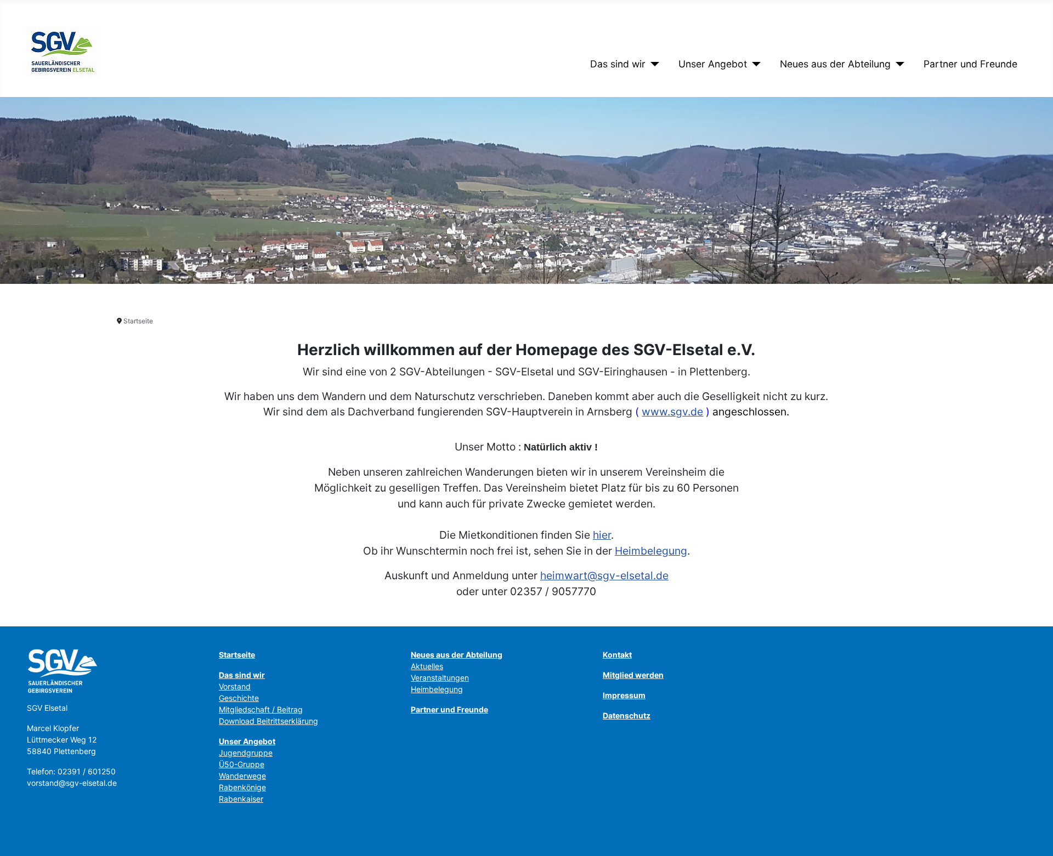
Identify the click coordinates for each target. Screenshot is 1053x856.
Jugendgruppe (246, 752)
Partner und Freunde (970, 64)
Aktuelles (427, 666)
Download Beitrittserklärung (268, 721)
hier (602, 534)
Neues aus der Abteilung (835, 64)
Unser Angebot (712, 64)
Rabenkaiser (241, 798)
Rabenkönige (242, 787)
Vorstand (235, 686)
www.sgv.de (672, 411)
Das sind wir (618, 64)
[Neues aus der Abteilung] (897, 64)
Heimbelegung (651, 550)
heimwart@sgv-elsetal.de (604, 575)
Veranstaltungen (440, 677)
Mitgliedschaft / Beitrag (261, 709)
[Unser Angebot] (754, 64)
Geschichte (239, 698)
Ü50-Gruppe (241, 764)
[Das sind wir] (652, 64)
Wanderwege (242, 775)
